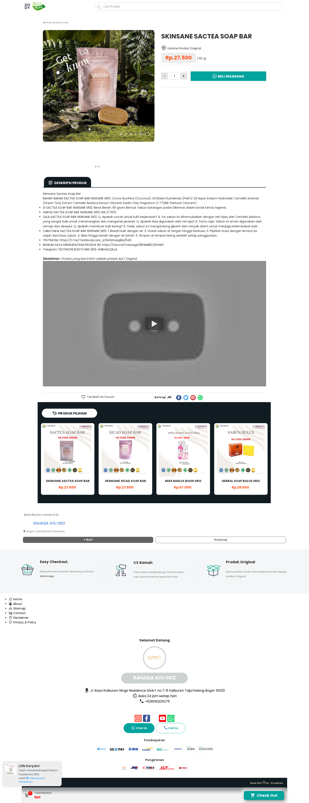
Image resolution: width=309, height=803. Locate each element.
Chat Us (141, 728)
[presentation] (46, 93)
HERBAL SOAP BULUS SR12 (241, 481)
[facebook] (178, 397)
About (17, 604)
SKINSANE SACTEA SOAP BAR (68, 481)
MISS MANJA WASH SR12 (183, 481)
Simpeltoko (277, 783)
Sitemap (19, 608)
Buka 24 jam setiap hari (157, 696)
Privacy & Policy (24, 622)
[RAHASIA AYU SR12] (40, 6)
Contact (19, 613)
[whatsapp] (200, 397)
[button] (95, 166)
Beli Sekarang (231, 76)
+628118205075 (157, 701)
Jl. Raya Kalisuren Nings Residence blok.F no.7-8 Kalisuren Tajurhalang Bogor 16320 (157, 690)
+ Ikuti (88, 539)
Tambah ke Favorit (100, 397)
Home (17, 599)
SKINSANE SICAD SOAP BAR (125, 481)
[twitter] (186, 397)
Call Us (173, 728)
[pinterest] (193, 397)
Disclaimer (20, 618)
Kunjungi (220, 539)
